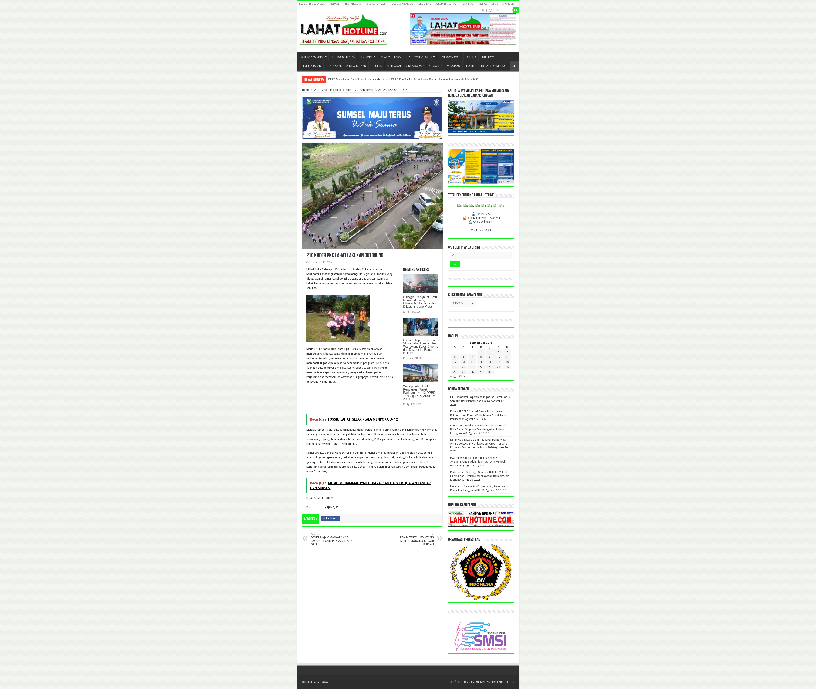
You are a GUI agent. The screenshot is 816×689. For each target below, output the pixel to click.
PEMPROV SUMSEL (450, 56)
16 (489, 361)
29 (480, 372)
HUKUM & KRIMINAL (401, 3)
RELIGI (483, 3)
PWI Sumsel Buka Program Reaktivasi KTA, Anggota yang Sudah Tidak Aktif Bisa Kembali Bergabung (478, 461)
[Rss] (482, 10)
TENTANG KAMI (353, 3)
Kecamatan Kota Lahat (337, 89)
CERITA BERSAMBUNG (492, 65)
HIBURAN (376, 65)
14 (472, 361)
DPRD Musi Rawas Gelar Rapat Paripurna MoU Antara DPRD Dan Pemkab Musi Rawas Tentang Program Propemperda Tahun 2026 (478, 443)
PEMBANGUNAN (356, 65)
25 (507, 366)
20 (463, 366)
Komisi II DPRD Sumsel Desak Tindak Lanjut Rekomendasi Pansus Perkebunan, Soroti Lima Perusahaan (478, 415)
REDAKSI (335, 3)
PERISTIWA (487, 56)
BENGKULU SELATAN (343, 56)
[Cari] (516, 10)
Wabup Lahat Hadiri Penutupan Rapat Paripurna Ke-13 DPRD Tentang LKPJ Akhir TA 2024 (419, 392)
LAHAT (383, 56)
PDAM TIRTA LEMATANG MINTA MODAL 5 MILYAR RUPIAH (417, 539)
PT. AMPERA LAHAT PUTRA (498, 682)
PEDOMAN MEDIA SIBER (312, 3)
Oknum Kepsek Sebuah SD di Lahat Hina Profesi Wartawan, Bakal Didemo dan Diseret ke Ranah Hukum (420, 346)
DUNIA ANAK (334, 65)
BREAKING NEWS (376, 3)
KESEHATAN (394, 65)
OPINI (494, 3)
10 (498, 356)
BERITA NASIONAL (445, 3)
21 (472, 366)
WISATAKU (453, 65)
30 (489, 372)
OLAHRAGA (468, 3)
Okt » (462, 376)
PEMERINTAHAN (311, 65)
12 (454, 361)
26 (454, 372)
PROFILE (470, 65)
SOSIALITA (435, 65)
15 (480, 361)
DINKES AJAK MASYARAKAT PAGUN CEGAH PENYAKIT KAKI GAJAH (332, 539)
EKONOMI (508, 3)
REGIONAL (366, 56)
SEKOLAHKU (424, 3)
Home (305, 89)
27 (463, 372)
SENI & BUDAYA (414, 65)
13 (463, 361)
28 (472, 372)
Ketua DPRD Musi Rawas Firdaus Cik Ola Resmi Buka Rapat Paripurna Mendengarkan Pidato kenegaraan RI (478, 429)
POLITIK (471, 56)
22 (480, 366)
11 (507, 356)
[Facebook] (486, 10)
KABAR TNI (401, 56)
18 (507, 361)
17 (498, 361)
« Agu (453, 376)
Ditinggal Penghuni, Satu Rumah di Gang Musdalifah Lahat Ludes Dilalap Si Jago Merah (420, 301)
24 (498, 366)
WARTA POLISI (423, 56)
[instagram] (490, 10)
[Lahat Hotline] (343, 29)
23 (489, 366)
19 (454, 366)
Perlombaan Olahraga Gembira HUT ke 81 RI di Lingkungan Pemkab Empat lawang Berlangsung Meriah (388, 79)
